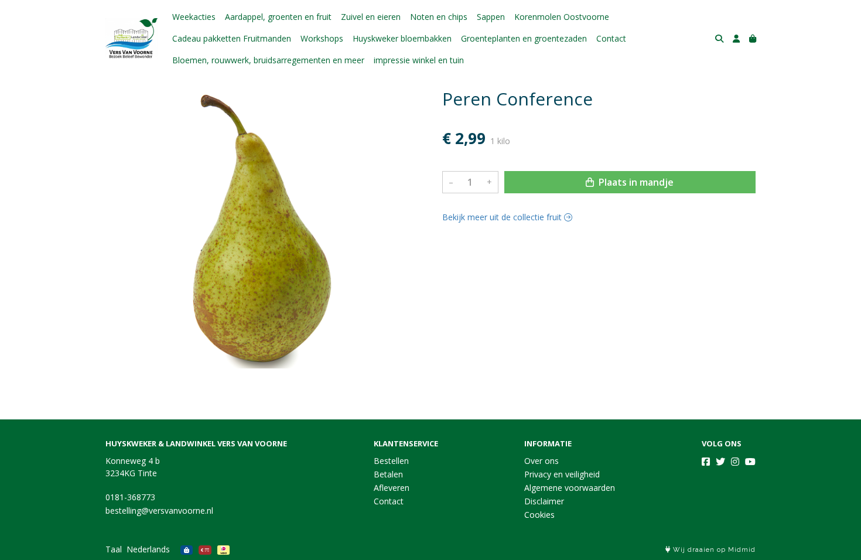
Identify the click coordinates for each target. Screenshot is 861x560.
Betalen (388, 474)
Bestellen (391, 460)
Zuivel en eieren (371, 16)
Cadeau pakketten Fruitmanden (231, 38)
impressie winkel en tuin (419, 60)
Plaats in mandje (635, 182)
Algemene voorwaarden (569, 487)
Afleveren (391, 487)
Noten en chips (438, 16)
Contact (611, 38)
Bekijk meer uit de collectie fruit (503, 217)
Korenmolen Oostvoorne (561, 16)
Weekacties (194, 16)
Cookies (539, 514)
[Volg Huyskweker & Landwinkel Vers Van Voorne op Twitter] (720, 461)
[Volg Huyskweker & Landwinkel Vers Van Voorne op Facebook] (706, 461)
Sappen (491, 16)
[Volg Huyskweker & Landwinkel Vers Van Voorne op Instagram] (735, 461)
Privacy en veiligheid (562, 474)
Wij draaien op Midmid (713, 550)
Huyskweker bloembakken (402, 38)
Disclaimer (544, 501)
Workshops (321, 38)
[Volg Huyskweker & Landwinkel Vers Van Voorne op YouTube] (750, 461)
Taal (113, 549)
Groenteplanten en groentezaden (524, 38)
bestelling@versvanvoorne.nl (159, 510)
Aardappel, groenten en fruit (278, 16)
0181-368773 (130, 497)
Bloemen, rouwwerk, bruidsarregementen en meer (268, 60)
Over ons (541, 460)
